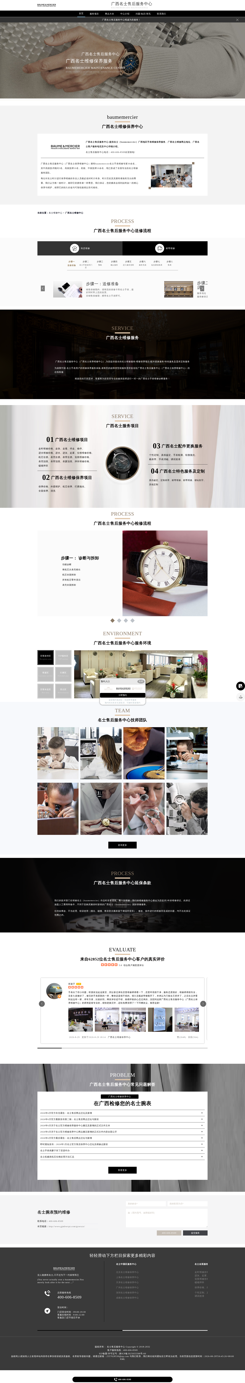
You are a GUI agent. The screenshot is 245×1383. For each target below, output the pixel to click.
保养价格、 (45, 486)
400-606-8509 (169, 1233)
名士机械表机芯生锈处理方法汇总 (57, 1157)
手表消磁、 (165, 459)
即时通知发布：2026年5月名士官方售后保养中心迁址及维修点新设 (74, 1144)
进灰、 (66, 453)
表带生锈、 (69, 457)
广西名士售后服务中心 (131, 4)
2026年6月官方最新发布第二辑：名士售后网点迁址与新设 (69, 1119)
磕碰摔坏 (43, 465)
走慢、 (66, 448)
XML (122, 1359)
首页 (81, 13)
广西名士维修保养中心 (119, 1037)
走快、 (59, 448)
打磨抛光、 (81, 486)
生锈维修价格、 (85, 453)
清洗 (53, 491)
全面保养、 (45, 491)
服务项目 (94, 14)
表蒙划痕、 (69, 461)
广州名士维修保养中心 (127, 1287)
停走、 (73, 448)
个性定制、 (155, 455)
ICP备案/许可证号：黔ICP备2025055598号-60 (122, 1353)
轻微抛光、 (191, 455)
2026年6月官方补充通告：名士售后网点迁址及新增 (66, 1113)
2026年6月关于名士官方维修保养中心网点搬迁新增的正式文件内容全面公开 (78, 1132)
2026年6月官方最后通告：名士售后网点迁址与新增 (66, 1138)
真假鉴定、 (167, 455)
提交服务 (195, 1233)
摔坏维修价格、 (83, 461)
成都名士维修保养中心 (127, 1298)
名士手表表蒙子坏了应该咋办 (55, 1150)
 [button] (203, 1004)
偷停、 (80, 448)
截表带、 (154, 459)
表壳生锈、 (57, 457)
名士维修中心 (55, 213)
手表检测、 (179, 455)
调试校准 (175, 459)
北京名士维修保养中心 (127, 1272)
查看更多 (122, 1170)
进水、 (59, 453)
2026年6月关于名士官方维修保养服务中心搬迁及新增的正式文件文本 (75, 1125)
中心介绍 (124, 14)
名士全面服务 (201, 1264)
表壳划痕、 (45, 461)
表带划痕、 (57, 461)
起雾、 (73, 453)
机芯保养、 (69, 486)
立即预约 (122, 695)
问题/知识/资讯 (143, 14)
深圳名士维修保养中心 (127, 1293)
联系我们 (161, 14)
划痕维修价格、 (83, 457)
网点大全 (109, 14)
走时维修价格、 (47, 448)
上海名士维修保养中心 (127, 1277)
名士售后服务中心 (116, 1347)
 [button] (42, 1004)
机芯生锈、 (45, 457)
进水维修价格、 (47, 453)
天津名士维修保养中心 (127, 1282)
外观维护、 (57, 486)
